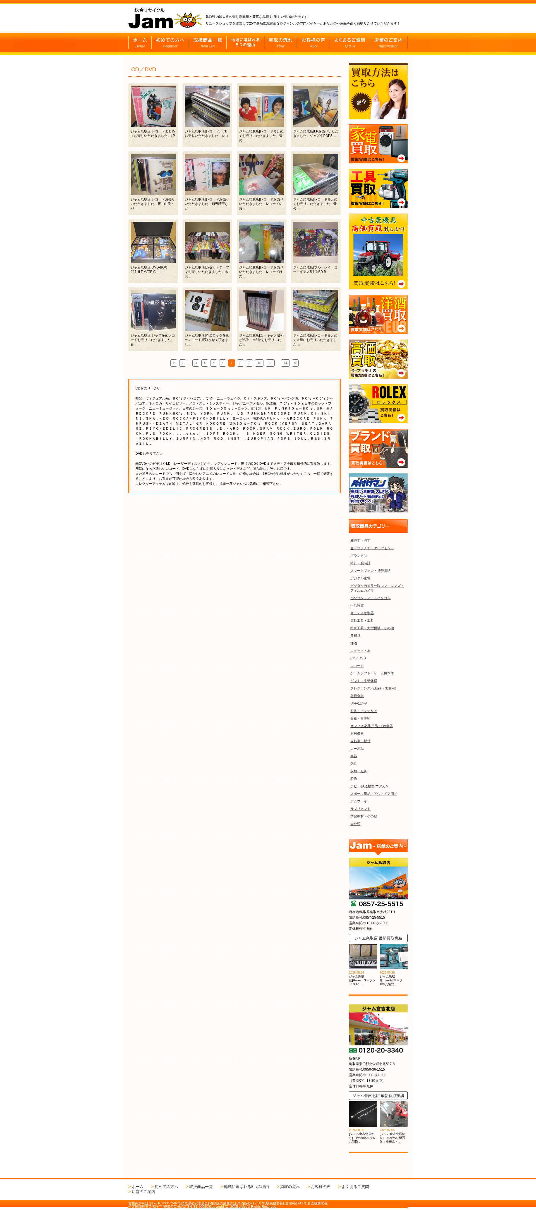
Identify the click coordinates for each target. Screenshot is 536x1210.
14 (285, 363)
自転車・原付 (360, 741)
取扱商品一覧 (201, 1186)
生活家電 (357, 606)
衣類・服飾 (358, 771)
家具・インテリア (363, 711)
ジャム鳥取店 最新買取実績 (378, 938)
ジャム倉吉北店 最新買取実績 (378, 1095)
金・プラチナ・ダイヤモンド (372, 548)
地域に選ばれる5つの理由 (246, 1186)
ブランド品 (358, 556)
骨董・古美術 (360, 718)
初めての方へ (166, 1186)
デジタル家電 (360, 578)
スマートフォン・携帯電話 (370, 571)
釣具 (353, 764)
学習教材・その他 (363, 816)
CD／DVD (358, 658)
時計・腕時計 (360, 563)
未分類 (355, 824)
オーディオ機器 (362, 613)
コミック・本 (360, 651)
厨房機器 (357, 733)
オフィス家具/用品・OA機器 (371, 726)
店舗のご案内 (143, 1191)
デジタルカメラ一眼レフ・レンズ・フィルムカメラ (377, 588)
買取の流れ (290, 1186)
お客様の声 (321, 1186)
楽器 (353, 756)
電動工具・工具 (362, 621)
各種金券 (357, 696)
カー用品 (357, 749)
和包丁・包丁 (360, 541)
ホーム (137, 1186)
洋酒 (353, 643)
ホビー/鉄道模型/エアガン (369, 786)
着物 (353, 779)
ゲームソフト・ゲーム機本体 (372, 673)
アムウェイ (358, 801)
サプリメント (360, 809)
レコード (357, 666)
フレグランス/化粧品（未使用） (374, 688)
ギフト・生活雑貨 (363, 681)
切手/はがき (359, 703)
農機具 (355, 636)
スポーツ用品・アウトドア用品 (373, 794)
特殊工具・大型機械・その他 (372, 628)
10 (259, 363)
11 (270, 363)
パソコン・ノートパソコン (370, 598)
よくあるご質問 (355, 1186)
